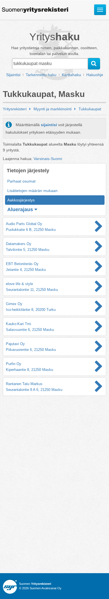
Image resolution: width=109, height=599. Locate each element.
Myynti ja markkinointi (53, 109)
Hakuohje (94, 75)
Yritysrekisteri (15, 109)
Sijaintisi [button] (13, 75)
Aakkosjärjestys (21, 200)
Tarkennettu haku (41, 75)
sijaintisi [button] (49, 125)
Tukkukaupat (90, 109)
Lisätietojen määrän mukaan (32, 190)
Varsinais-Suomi (48, 158)
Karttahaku (71, 75)
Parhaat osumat (21, 181)
